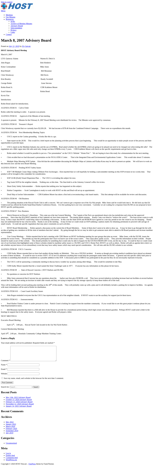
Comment (5, 360)
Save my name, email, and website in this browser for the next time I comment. (34, 378)
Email (4, 369)
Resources (10, 19)
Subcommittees (16, 28)
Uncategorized (11, 443)
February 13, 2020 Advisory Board (19, 402)
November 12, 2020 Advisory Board (20, 404)
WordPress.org (11, 460)
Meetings (9, 15)
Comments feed (12, 458)
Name (4, 365)
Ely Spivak (26, 46)
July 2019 (9, 433)
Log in (8, 453)
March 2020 (10, 426)
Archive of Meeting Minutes (21, 24)
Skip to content (6, 2)
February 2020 (11, 429)
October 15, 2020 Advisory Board (19, 400)
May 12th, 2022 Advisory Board (18, 397)
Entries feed (10, 455)
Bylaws (13, 30)
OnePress (32, 464)
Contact (9, 34)
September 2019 (12, 431)
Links (13, 32)
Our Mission (10, 17)
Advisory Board (17, 26)
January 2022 (11, 424)
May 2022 (10, 422)
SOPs (13, 21)
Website (4, 374)
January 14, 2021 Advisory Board (19, 406)
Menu (3, 11)
